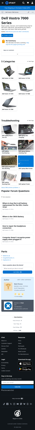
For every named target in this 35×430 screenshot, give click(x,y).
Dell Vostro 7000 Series (11, 12)
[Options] (2, 12)
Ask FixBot (16, 272)
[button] (23, 3)
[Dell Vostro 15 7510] (26, 71)
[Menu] (2, 2)
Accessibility (4, 362)
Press (19, 340)
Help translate (16, 398)
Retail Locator (22, 351)
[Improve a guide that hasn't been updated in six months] (15, 294)
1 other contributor (25, 279)
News (19, 343)
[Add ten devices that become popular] (22, 294)
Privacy (3, 365)
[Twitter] (11, 404)
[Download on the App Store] (25, 363)
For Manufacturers (23, 354)
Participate (21, 346)
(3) (6, 255)
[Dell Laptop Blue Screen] (26, 161)
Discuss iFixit (5, 346)
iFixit (22, 303)
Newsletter (4, 351)
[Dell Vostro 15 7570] (9, 86)
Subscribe (17, 387)
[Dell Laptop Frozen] (26, 177)
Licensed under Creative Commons (17, 424)
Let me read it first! (8, 390)
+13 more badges (18, 296)
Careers (3, 349)
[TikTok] (4, 404)
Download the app (24, 359)
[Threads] (28, 404)
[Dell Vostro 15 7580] (26, 86)
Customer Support (6, 343)
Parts (4, 251)
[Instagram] (14, 404)
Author (6, 280)
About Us (4, 340)
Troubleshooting (10, 120)
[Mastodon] (21, 404)
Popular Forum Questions (15, 190)
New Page (31, 61)
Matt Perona (9, 31)
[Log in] (32, 3)
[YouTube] (18, 404)
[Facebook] (7, 404)
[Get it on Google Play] (25, 369)
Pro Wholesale (22, 349)
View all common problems (9, 187)
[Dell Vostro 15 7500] (9, 71)
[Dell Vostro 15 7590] (9, 102)
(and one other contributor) (21, 31)
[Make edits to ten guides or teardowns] (19, 294)
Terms (3, 368)
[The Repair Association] (31, 404)
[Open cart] (28, 3)
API (2, 354)
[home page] (10, 2)
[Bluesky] (24, 404)
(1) (8, 258)
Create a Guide (8, 35)
